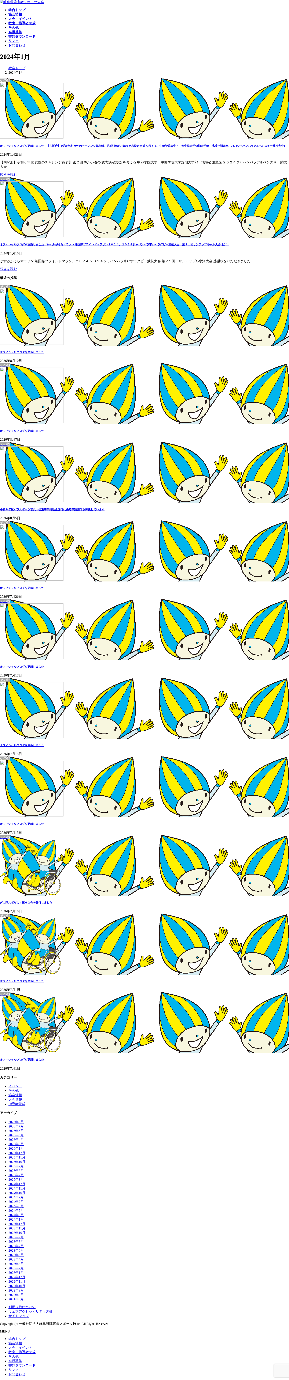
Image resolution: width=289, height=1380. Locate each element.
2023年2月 (16, 1268)
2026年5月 (16, 1135)
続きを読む (8, 174)
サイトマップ (18, 1316)
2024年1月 (16, 1219)
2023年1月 (16, 1272)
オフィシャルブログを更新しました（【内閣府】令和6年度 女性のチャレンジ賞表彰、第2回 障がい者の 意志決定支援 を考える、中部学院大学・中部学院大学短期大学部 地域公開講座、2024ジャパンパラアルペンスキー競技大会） (143, 145)
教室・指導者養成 (22, 1352)
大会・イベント (20, 1347)
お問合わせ (16, 1374)
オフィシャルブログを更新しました (22, 352)
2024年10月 (16, 1193)
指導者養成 (16, 1104)
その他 (13, 1090)
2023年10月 (16, 1233)
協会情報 (15, 1095)
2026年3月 (16, 1144)
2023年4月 (16, 1259)
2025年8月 (16, 1170)
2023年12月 (16, 1224)
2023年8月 (16, 1241)
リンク (13, 1370)
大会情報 (15, 1099)
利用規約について (22, 1307)
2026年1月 (16, 1148)
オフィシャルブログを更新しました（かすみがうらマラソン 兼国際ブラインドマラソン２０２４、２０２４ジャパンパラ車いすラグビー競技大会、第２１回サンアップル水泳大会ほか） (114, 244)
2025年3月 (16, 1179)
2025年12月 (16, 1153)
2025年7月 (16, 1175)
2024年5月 (16, 1210)
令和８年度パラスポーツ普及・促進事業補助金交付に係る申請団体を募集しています (52, 509)
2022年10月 (16, 1286)
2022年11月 (16, 1281)
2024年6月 (16, 1206)
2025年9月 (16, 1166)
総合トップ (16, 1339)
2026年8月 (16, 1122)
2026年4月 (16, 1139)
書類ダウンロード (22, 1365)
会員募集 (15, 1361)
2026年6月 (16, 1131)
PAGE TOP (279, 1334)
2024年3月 (16, 1215)
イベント (15, 1086)
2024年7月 (16, 1201)
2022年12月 (16, 1277)
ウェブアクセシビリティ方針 (30, 1311)
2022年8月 (16, 1295)
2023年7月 (16, 1246)
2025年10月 (16, 1162)
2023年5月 (16, 1255)
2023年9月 (16, 1237)
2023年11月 (16, 1228)
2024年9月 (16, 1197)
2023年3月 (16, 1264)
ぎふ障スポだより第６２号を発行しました (26, 902)
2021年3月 (16, 1299)
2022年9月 (16, 1290)
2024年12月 (16, 1184)
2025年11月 (16, 1157)
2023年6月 (16, 1250)
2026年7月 (16, 1126)
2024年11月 (16, 1188)
